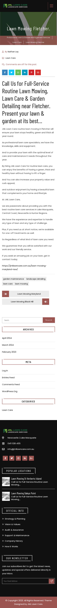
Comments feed (11, 384)
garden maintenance (13, 279)
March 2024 (8, 344)
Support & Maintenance (17, 535)
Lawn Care (11, 58)
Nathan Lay (13, 51)
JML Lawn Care (35, 604)
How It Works (11, 546)
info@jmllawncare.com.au (21, 449)
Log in (5, 370)
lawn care (8, 283)
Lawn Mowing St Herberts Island (26, 478)
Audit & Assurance (14, 529)
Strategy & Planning (15, 518)
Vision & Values (12, 524)
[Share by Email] (38, 72)
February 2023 (9, 351)
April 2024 (7, 338)
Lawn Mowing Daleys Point (23, 493)
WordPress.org (9, 391)
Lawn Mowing (21, 283)
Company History (14, 540)
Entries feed (8, 377)
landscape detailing (35, 279)
